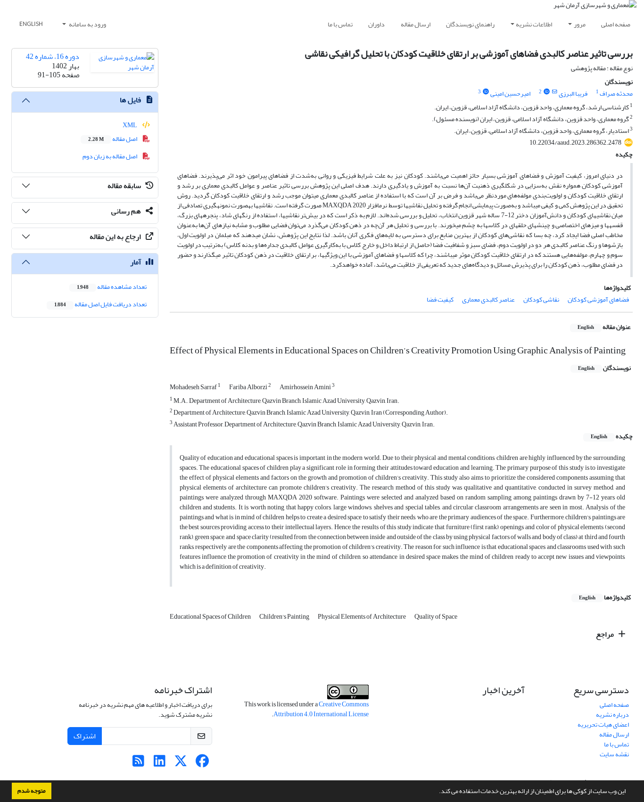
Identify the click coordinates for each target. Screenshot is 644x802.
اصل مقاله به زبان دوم (110, 156)
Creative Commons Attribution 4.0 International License (321, 709)
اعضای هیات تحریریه (603, 724)
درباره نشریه (612, 714)
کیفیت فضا (440, 299)
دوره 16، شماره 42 (52, 56)
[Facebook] (202, 763)
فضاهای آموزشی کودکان (598, 299)
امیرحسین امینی (510, 93)
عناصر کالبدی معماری (488, 299)
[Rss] (138, 763)
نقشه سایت (614, 754)
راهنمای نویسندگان (470, 24)
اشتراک (85, 736)
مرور (580, 24)
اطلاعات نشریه (534, 24)
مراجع (605, 634)
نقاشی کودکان (541, 299)
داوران (376, 24)
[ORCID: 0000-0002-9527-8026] (546, 92)
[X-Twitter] (181, 763)
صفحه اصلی (615, 24)
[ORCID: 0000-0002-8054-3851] (485, 92)
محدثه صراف (616, 93)
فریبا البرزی (573, 93)
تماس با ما (340, 24)
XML (130, 125)
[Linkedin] (159, 763)
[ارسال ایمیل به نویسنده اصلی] (555, 92)
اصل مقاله (113, 138)
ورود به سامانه (87, 24)
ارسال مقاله (415, 24)
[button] (436, 792)
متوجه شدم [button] (31, 790)
